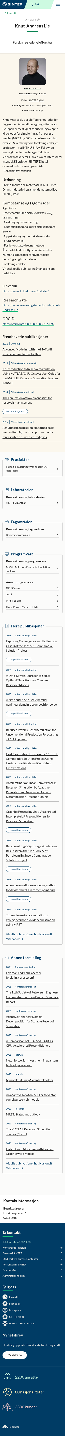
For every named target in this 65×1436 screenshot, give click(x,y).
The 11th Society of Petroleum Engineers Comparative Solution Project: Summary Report (32, 996)
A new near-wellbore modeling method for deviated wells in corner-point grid (31, 887)
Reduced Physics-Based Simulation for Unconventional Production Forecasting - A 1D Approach (32, 734)
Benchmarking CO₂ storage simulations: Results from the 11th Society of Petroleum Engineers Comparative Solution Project (32, 853)
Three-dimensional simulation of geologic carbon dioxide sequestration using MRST (30, 919)
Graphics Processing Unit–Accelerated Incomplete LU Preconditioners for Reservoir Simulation (31, 816)
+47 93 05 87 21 (32, 88)
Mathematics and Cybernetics (37, 105)
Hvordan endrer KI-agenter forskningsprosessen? (23, 975)
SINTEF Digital (36, 100)
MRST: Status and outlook (23, 1114)
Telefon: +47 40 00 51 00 (16, 1241)
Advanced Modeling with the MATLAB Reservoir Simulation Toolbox (27, 351)
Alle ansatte (11, 12)
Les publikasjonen (15, 411)
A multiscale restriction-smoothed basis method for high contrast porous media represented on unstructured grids (28, 432)
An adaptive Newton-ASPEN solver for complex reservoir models (31, 1097)
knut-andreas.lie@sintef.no (32, 93)
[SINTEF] (12, 4)
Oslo (37, 110)
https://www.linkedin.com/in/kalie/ (25, 291)
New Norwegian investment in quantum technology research (32, 1063)
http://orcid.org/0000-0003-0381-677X (28, 324)
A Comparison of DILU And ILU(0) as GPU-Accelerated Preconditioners (29, 1043)
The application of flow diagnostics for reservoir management (27, 400)
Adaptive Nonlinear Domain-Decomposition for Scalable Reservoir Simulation (30, 1021)
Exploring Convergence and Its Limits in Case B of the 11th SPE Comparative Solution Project (31, 645)
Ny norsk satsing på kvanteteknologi (29, 1080)
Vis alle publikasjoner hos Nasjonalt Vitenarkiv (29, 936)
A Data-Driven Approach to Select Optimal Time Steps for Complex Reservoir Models (28, 680)
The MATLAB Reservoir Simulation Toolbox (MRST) (29, 1131)
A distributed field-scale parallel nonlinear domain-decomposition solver (32, 702)
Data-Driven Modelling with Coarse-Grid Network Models (30, 1151)
